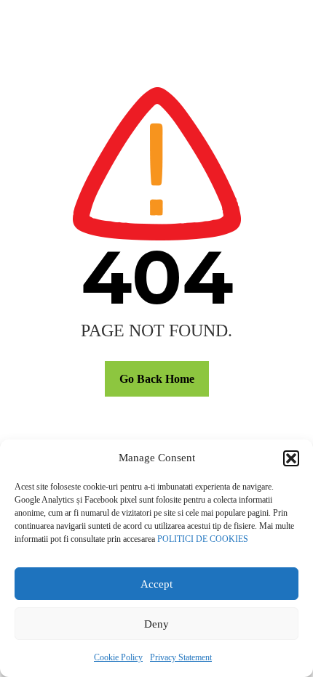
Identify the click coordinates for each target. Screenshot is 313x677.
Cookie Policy (118, 657)
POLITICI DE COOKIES (202, 539)
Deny (156, 624)
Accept (156, 584)
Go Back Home (156, 379)
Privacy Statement (181, 657)
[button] (291, 458)
